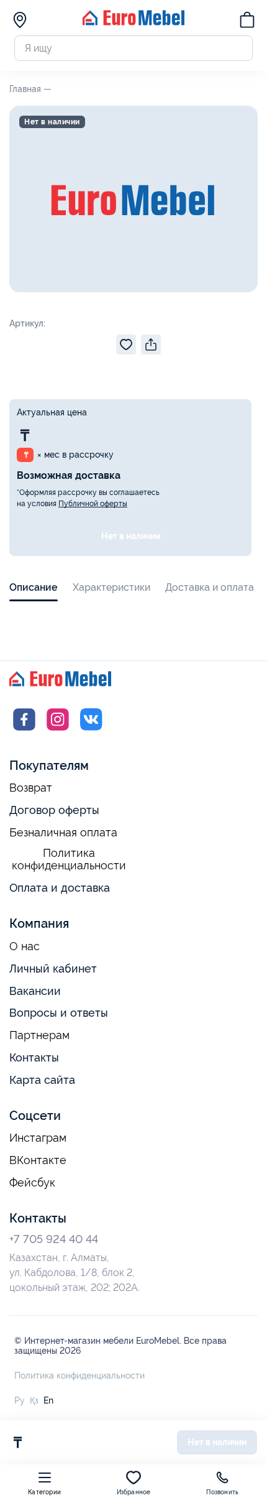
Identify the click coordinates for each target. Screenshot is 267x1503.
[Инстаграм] (58, 731)
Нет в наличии (130, 536)
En (48, 1400)
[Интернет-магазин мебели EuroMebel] (133, 22)
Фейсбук (32, 1183)
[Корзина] (247, 22)
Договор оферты (54, 809)
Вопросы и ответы (58, 1012)
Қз (34, 1400)
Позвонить (222, 1492)
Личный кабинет (53, 968)
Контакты (34, 1057)
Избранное (134, 1492)
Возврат (30, 788)
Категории (44, 1492)
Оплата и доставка (59, 887)
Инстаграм (37, 1138)
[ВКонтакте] (91, 731)
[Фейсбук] (24, 731)
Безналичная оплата (63, 832)
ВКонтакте (37, 1160)
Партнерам (39, 1035)
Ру (19, 1400)
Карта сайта (42, 1079)
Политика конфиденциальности (69, 859)
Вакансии (35, 990)
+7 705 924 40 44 (53, 1239)
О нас (24, 946)
